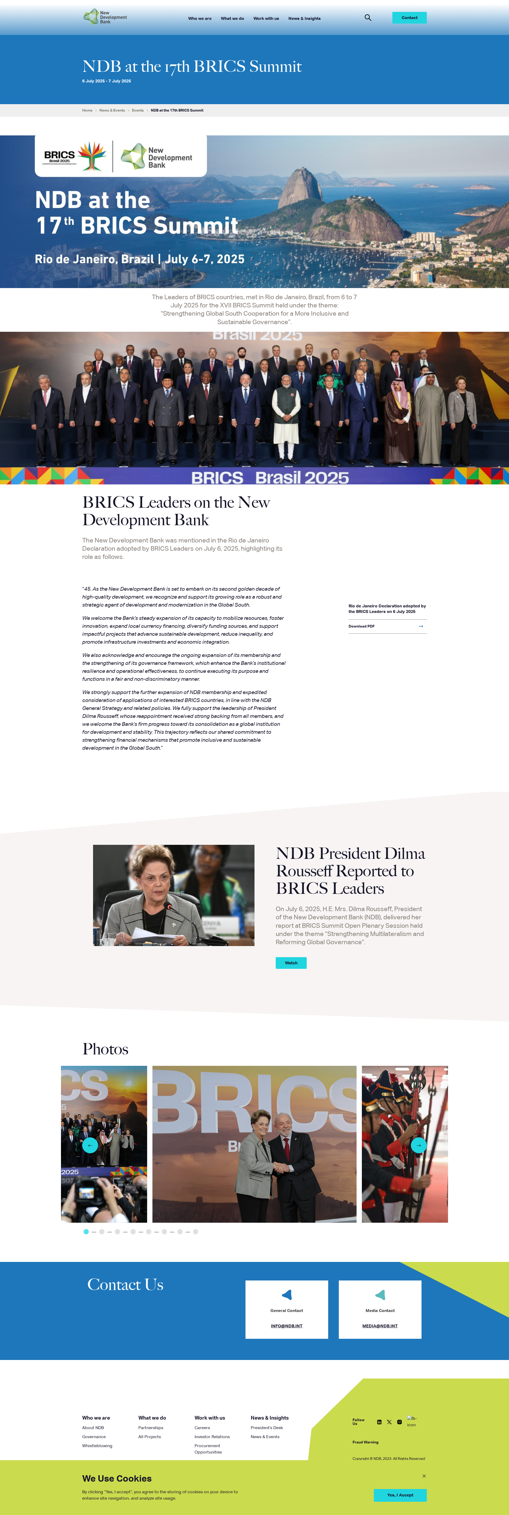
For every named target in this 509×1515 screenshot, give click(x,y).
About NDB (93, 1428)
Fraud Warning (366, 1442)
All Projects (149, 1437)
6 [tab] (164, 1231)
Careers (202, 1428)
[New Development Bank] (121, 17)
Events (138, 110)
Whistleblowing (97, 1446)
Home (87, 110)
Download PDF (362, 626)
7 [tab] (180, 1231)
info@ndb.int (286, 1326)
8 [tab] (195, 1231)
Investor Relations (212, 1437)
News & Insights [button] (304, 19)
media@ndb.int (380, 1326)
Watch (291, 963)
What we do (152, 1418)
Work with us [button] (266, 19)
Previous (90, 1145)
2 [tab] (101, 1231)
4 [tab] (133, 1231)
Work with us (210, 1418)
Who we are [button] (200, 19)
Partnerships (150, 1428)
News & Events (112, 110)
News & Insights (270, 1418)
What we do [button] (232, 19)
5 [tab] (148, 1231)
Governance (94, 1437)
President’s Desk (267, 1428)
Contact (410, 18)
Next (419, 1145)
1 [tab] (86, 1231)
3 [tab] (117, 1231)
